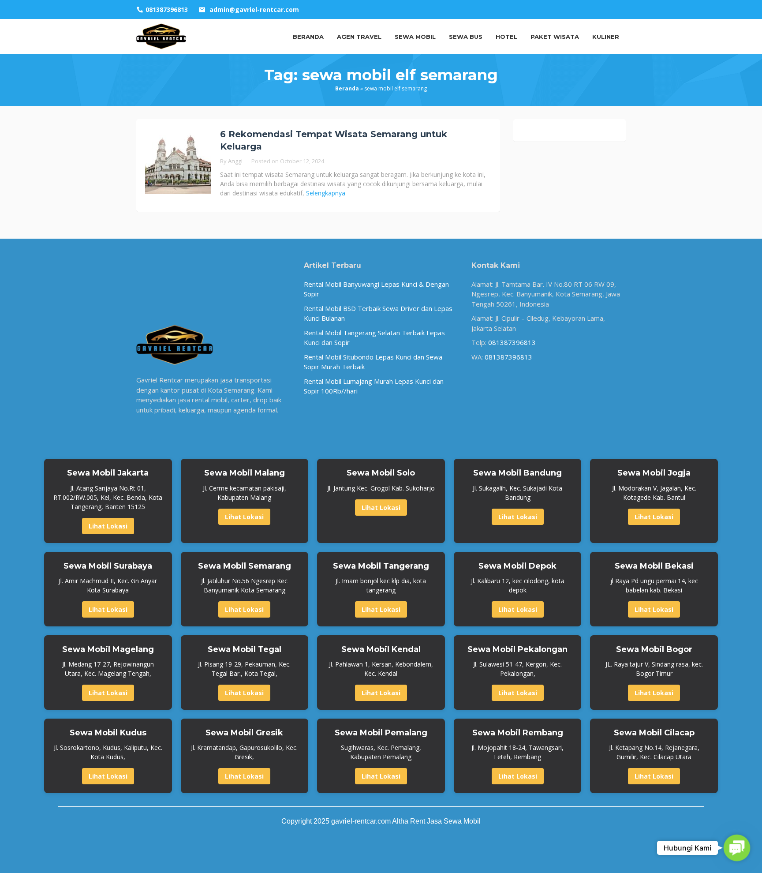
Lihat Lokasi (108, 526)
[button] (737, 848)
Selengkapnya (325, 193)
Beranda (347, 88)
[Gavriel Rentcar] (161, 35)
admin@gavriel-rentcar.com (254, 9)
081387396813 (512, 342)
